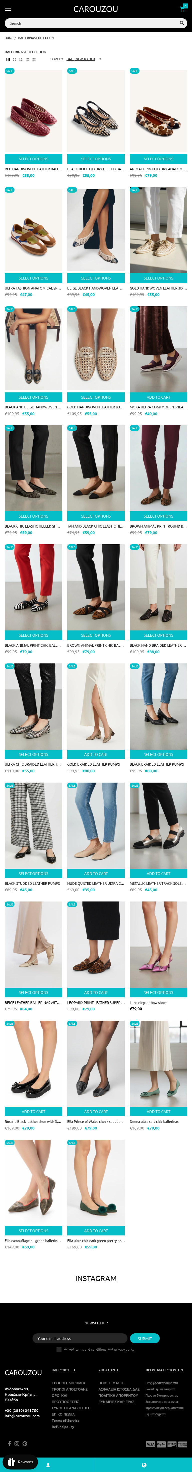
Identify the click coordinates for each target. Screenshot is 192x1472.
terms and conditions (91, 1349)
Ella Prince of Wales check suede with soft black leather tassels (96, 1121)
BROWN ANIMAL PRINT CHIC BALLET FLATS (96, 645)
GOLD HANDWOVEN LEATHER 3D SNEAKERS (158, 288)
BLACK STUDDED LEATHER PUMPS (32, 883)
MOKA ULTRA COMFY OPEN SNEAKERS (158, 407)
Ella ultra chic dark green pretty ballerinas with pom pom (96, 1240)
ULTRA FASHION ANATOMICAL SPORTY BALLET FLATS (33, 288)
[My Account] (48, 1465)
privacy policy (124, 1349)
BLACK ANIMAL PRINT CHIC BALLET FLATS (33, 645)
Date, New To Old (80, 59)
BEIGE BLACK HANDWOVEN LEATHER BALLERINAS (96, 288)
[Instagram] (16, 1444)
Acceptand (99, 1349)
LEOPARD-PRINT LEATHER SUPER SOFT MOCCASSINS (96, 1002)
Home (9, 38)
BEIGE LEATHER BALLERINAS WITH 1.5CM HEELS (33, 1002)
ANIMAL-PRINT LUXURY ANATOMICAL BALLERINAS (158, 169)
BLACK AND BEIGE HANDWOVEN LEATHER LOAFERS (33, 407)
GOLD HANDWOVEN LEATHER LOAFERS (96, 407)
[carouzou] (96, 9)
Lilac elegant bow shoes (148, 1002)
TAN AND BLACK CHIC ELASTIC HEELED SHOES (96, 526)
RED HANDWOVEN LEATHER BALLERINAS (33, 169)
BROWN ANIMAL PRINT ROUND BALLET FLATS (158, 526)
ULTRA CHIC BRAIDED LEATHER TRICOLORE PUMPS (33, 764)
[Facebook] (9, 1444)
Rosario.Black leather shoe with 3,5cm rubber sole (33, 1121)
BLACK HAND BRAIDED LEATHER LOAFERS (158, 645)
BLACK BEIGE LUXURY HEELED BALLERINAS (96, 169)
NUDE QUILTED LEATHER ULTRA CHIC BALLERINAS (96, 883)
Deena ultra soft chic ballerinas (154, 1121)
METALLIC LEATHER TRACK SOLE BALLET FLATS (158, 883)
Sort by (56, 59)
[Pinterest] (24, 1444)
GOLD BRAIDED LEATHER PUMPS (93, 764)
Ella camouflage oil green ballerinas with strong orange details (33, 1240)
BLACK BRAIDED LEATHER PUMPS (157, 764)
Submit (145, 1338)
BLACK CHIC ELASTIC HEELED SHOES (33, 526)
